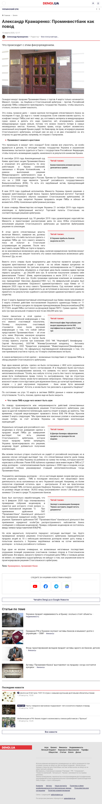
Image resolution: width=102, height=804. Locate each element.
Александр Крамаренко (17, 37)
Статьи (63, 752)
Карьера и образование (68, 750)
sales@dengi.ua (69, 798)
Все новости (51, 732)
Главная (7, 15)
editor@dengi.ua (57, 795)
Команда (39, 786)
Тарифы (84, 750)
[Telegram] (56, 586)
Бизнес (54, 747)
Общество (53, 752)
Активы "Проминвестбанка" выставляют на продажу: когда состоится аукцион (61, 666)
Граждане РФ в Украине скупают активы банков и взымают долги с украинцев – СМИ (60, 632)
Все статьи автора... (50, 37)
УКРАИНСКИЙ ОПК (10, 9)
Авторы (49, 786)
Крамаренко (14, 566)
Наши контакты (61, 786)
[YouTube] (35, 586)
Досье (78, 752)
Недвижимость (32, 617)
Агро (46, 747)
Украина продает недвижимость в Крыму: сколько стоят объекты (59, 614)
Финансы (50, 633)
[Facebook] (46, 586)
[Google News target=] (67, 586)
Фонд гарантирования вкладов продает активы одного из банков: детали (63, 648)
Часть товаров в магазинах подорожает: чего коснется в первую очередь (58, 706)
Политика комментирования (59, 790)
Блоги (15, 15)
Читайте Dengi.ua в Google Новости (51, 599)
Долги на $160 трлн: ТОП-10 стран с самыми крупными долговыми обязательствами (57, 693)
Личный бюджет (48, 750)
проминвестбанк (29, 566)
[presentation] (96, 9)
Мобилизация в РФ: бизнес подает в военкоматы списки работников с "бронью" (52, 718)
